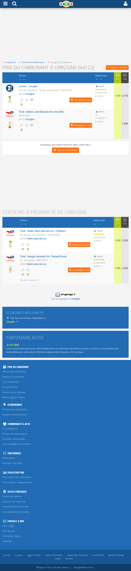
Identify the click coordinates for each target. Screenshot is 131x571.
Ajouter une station (67, 150)
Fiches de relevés (12, 496)
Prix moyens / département (17, 482)
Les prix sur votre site (14, 501)
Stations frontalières (13, 376)
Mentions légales (116, 555)
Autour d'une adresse (14, 392)
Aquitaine (11, 62)
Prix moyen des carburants (16, 477)
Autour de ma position (14, 371)
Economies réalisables (14, 409)
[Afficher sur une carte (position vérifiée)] (21, 104)
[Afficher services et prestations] (21, 99)
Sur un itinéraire (10, 382)
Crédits (57, 558)
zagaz (101, 86)
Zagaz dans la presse (77, 555)
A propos (19, 555)
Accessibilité (98, 555)
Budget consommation (14, 414)
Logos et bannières (54, 555)
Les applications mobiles (15, 511)
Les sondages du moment (16, 444)
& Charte (34, 555)
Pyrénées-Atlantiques (33, 62)
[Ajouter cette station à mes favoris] (31, 99)
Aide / (8, 525)
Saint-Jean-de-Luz (36, 238)
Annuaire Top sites (12, 463)
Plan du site (8, 531)
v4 (45, 567)
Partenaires (8, 458)
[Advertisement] (65, 34)
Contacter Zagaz (11, 536)
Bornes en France (13, 397)
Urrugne (30, 94)
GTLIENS (14, 345)
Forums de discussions (15, 433)
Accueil (6, 555)
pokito (101, 111)
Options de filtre (119, 67)
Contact (69, 558)
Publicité (7, 541)
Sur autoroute (9, 387)
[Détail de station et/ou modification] (26, 99)
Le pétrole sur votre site (15, 506)
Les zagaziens (10, 428)
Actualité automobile (13, 439)
